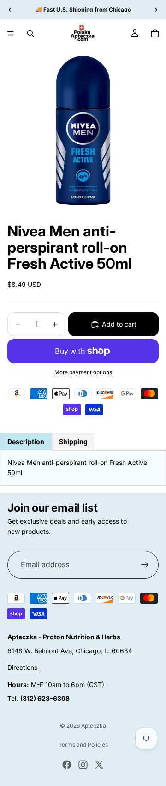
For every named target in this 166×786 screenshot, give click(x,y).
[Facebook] (66, 764)
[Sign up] (144, 564)
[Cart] (155, 33)
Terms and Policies (83, 744)
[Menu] (10, 33)
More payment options (83, 372)
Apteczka (93, 725)
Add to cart (119, 324)
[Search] (30, 33)
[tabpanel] (83, 468)
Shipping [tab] (73, 442)
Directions (22, 667)
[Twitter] (99, 764)
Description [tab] (25, 442)
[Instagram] (83, 764)
